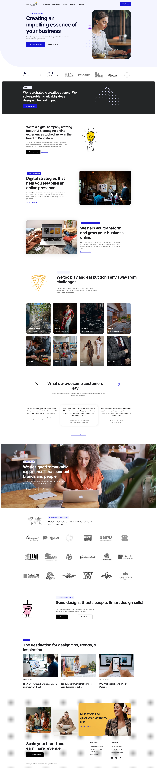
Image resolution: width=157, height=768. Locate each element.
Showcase (46, 4)
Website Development (28, 679)
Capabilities (56, 4)
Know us (65, 4)
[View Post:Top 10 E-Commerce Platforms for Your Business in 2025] (78, 665)
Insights (72, 4)
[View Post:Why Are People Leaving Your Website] (116, 665)
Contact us (81, 4)
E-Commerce (64, 679)
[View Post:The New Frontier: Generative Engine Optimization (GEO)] (40, 665)
